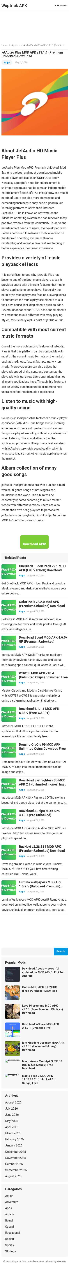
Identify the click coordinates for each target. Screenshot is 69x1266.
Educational (12, 1232)
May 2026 (11, 1121)
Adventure (11, 1202)
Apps (14, 45)
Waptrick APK (14, 5)
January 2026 (13, 1145)
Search (60, 951)
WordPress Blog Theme (40, 1261)
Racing (9, 1239)
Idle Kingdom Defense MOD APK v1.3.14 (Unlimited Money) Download (43, 1046)
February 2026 (14, 1139)
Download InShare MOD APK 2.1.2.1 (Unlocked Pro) (40, 1026)
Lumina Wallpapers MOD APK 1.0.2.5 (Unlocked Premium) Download (40, 886)
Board (9, 1220)
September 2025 (16, 1170)
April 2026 (11, 1127)
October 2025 (14, 1164)
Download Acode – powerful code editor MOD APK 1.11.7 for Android (43, 972)
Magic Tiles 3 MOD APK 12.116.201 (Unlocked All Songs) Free (38, 1079)
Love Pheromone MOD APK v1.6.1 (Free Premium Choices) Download (42, 1009)
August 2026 (13, 1102)
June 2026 (12, 1114)
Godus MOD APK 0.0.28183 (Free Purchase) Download (40, 988)
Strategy (10, 1251)
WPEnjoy (61, 1261)
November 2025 (15, 1158)
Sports (9, 1245)
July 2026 (11, 1108)
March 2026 (12, 1133)
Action (9, 1196)
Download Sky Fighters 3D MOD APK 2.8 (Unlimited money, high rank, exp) (42, 784)
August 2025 (13, 1176)
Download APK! (34, 544)
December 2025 (15, 1152)
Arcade (9, 1214)
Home (4, 45)
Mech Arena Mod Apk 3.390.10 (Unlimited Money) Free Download (42, 1065)
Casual (9, 1226)
